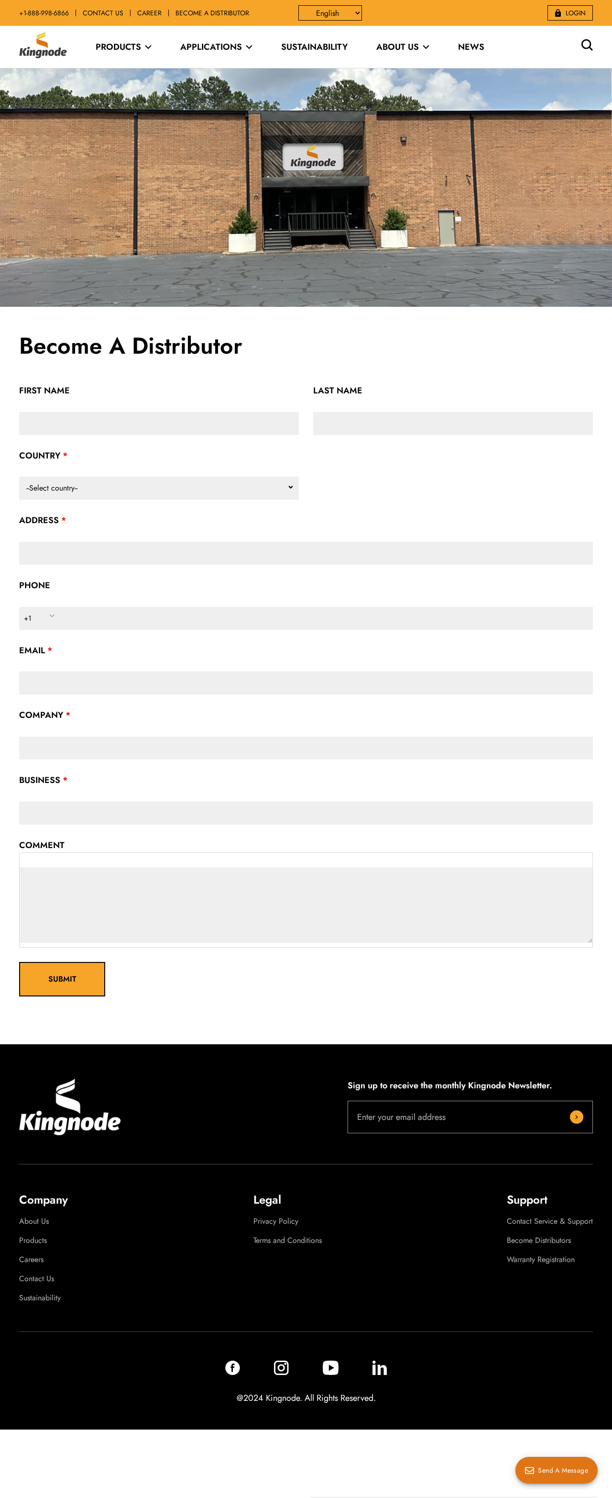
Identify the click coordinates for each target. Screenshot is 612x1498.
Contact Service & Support (550, 1221)
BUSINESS (39, 780)
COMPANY (41, 715)
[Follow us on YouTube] (331, 1372)
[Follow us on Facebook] (232, 1372)
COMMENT (42, 845)
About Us (34, 1221)
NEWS (471, 47)
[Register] (576, 1117)
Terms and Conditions (287, 1240)
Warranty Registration (541, 1259)
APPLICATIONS (211, 47)
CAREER (149, 13)
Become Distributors (539, 1240)
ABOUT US (397, 47)
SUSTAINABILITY (314, 47)
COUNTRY (39, 455)
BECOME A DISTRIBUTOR (212, 13)
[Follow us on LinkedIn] (379, 1372)
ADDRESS (39, 520)
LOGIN (576, 13)
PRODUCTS (118, 47)
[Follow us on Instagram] (281, 1372)
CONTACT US (103, 13)
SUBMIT (62, 978)
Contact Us (36, 1279)
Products (33, 1240)
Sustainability (40, 1298)
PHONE (34, 585)
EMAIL (32, 650)
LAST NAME (337, 390)
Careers (31, 1259)
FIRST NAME (44, 390)
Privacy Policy (275, 1221)
